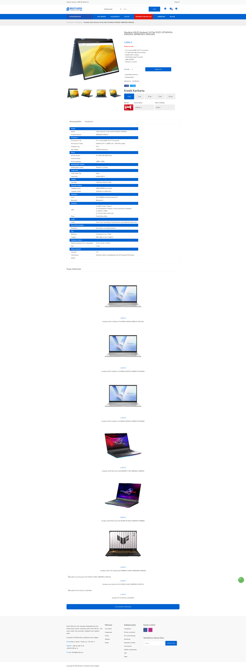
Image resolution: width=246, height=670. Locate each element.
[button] (119, 59)
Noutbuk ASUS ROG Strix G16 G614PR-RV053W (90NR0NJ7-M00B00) (123, 521)
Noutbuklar (78, 22)
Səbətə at (158, 69)
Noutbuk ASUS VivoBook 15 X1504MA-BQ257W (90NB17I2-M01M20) (123, 371)
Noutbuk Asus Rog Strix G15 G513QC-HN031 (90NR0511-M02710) (123, 584)
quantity (126, 69)
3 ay (139, 96)
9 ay (160, 96)
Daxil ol (177, 2)
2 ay (129, 96)
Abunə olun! (171, 643)
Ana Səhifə (101, 17)
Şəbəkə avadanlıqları (130, 650)
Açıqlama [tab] (89, 121)
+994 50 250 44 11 (83, 2)
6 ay (149, 96)
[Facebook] (145, 630)
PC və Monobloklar (129, 636)
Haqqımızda (115, 17)
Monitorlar (127, 639)
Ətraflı (73, 258)
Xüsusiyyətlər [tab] (75, 121)
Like (127, 86)
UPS (125, 653)
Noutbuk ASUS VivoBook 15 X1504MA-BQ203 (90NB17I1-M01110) (123, 321)
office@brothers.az (77, 652)
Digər (125, 656)
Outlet (127, 17)
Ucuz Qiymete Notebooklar (123, 607)
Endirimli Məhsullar (143, 17)
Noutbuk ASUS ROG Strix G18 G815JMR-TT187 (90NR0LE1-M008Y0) (123, 471)
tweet (133, 86)
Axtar (154, 9)
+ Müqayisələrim (129, 77)
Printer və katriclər (129, 632)
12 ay (170, 96)
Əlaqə (172, 17)
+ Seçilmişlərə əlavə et (131, 74)
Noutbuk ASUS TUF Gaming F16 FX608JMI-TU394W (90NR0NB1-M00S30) (123, 571)
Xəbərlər (161, 17)
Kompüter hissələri (129, 643)
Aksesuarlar (128, 646)
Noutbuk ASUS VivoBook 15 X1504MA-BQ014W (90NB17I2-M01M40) (123, 421)
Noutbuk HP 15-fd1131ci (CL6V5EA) (123, 598)
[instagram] (150, 630)
